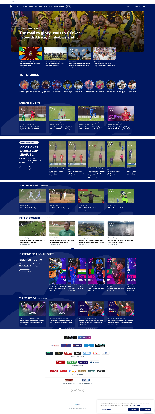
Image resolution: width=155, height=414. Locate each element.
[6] (71, 328)
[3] (65, 328)
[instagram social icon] (79, 390)
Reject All (133, 409)
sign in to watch (24, 271)
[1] (89, 177)
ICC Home (14, 1)
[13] (86, 328)
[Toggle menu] (144, 6)
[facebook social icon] (72, 390)
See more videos (24, 168)
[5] (69, 328)
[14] (88, 328)
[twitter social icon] (82, 390)
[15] (90, 328)
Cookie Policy (136, 405)
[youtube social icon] (75, 390)
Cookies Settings (106, 409)
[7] (73, 328)
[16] (92, 328)
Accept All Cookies (145, 409)
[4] (96, 177)
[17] (94, 328)
